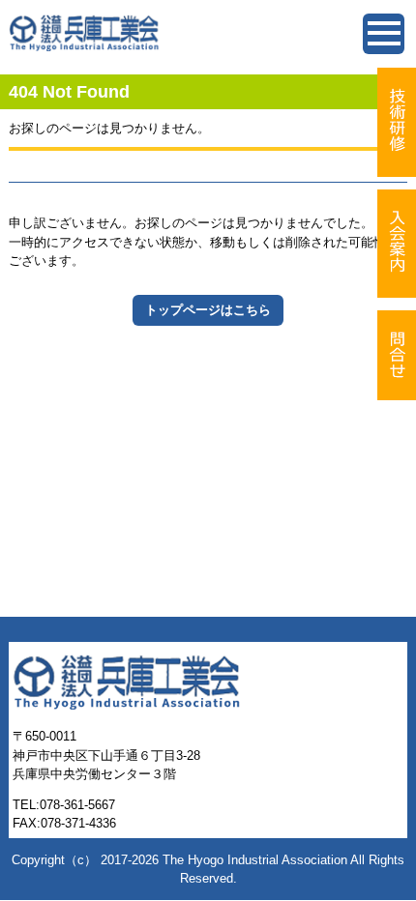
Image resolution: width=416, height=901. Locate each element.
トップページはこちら (208, 310)
